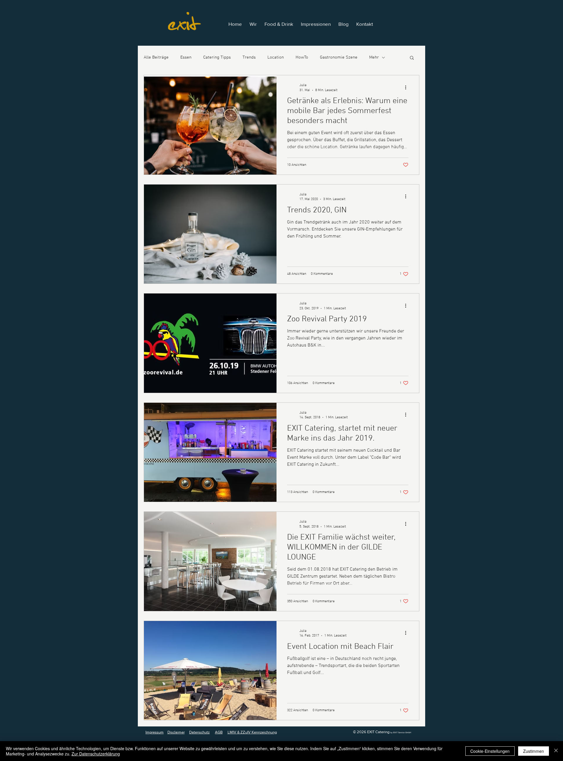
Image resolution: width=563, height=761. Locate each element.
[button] (412, 58)
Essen (185, 57)
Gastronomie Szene (338, 57)
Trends (249, 57)
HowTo (302, 57)
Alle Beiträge (156, 57)
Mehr (374, 57)
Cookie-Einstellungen (490, 751)
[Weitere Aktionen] (407, 87)
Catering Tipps (217, 57)
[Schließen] (555, 751)
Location (275, 57)
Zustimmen (533, 751)
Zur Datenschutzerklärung (96, 754)
